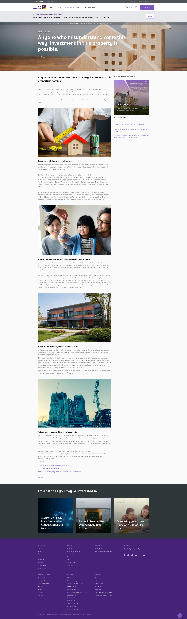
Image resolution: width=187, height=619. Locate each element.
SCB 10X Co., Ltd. (72, 595)
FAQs (96, 581)
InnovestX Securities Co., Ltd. (75, 584)
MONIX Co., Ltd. (71, 598)
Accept (150, 16)
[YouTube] (136, 555)
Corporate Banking (52, 2)
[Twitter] (140, 555)
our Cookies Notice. (42, 19)
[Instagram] (144, 555)
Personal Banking (38, 2)
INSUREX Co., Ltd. (72, 586)
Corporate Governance (73, 551)
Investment (41, 560)
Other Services (42, 568)
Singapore (41, 586)
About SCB (70, 548)
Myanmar (41, 595)
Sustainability (70, 554)
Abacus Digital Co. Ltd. (73, 589)
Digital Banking (42, 565)
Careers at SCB (71, 563)
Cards (39, 551)
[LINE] (128, 555)
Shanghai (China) (43, 581)
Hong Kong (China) (43, 584)
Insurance (41, 557)
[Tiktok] (132, 555)
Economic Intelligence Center (103, 551)
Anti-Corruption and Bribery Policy (105, 592)
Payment (40, 563)
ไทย (127, 7)
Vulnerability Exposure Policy (103, 595)
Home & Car (61, 23)
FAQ (78, 7)
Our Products (54, 8)
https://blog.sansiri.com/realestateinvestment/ (54, 465)
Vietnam (40, 589)
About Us (132, 2)
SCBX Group (70, 565)
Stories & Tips (69, 7)
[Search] (136, 7)
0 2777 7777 (132, 549)
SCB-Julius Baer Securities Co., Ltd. (77, 592)
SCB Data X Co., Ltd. (72, 604)
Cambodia (41, 592)
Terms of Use (99, 584)
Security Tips (98, 589)
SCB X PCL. (70, 578)
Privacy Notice (99, 586)
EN (131, 7)
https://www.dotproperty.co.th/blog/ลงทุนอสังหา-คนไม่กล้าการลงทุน (60, 472)
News (68, 560)
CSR (68, 557)
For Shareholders (121, 2)
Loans (39, 548)
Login (146, 7)
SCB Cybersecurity (88, 7)
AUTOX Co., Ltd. (71, 606)
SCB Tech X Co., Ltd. (72, 609)
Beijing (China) (42, 578)
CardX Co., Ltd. (71, 601)
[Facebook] (124, 555)
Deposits (40, 554)
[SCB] (39, 7)
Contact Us (98, 578)
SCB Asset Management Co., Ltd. (76, 581)
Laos (39, 598)
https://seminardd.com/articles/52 (49, 468)
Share (43, 57)
